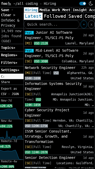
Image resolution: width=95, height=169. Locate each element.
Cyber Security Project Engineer (47, 112)
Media (45, 10)
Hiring (31, 10)
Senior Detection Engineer (50, 158)
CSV (3, 94)
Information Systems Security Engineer (53, 86)
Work (56, 10)
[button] (12, 76)
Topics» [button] (8, 48)
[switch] (82, 3)
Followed (55, 16)
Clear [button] (7, 15)
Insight (80, 10)
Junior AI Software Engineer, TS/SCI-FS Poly (49, 35)
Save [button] (6, 10)
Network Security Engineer (50, 68)
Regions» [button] (9, 55)
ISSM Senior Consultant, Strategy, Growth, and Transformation (48, 136)
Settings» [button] (10, 70)
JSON (15, 94)
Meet (66, 10)
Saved (75, 16)
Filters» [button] (9, 63)
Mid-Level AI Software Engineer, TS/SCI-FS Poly (51, 53)
